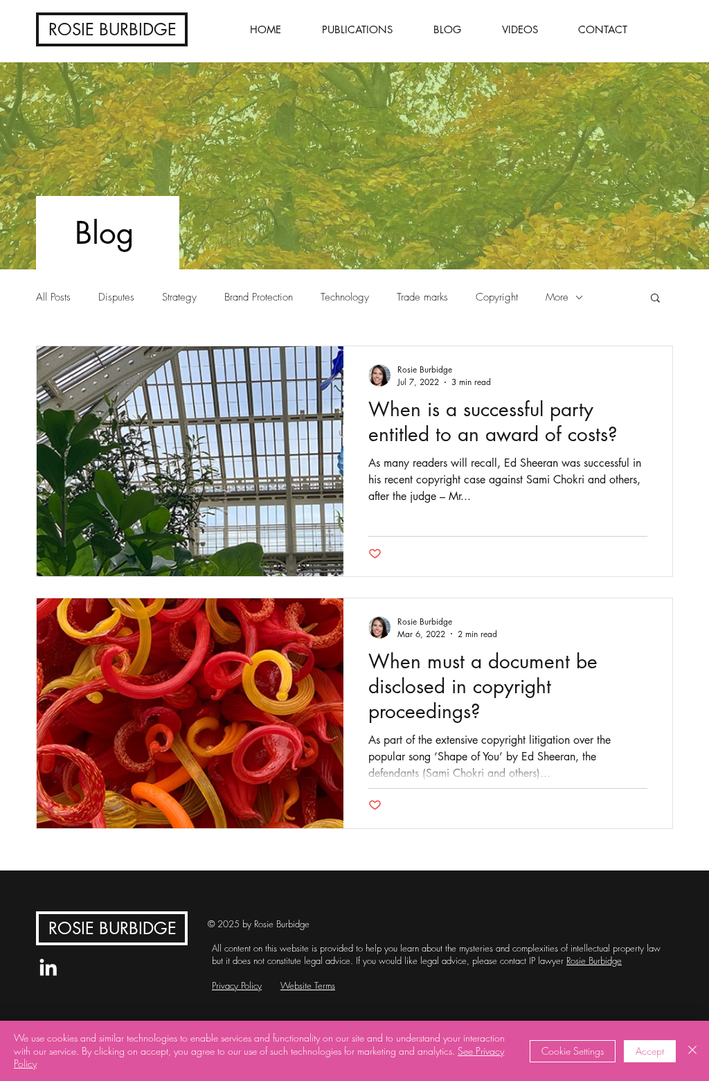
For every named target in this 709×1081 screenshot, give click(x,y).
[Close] (692, 1051)
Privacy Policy (237, 985)
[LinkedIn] (48, 967)
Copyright (497, 297)
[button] (655, 299)
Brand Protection (258, 297)
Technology (345, 297)
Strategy (179, 297)
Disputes (116, 297)
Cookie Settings (572, 1050)
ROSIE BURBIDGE (112, 29)
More (557, 297)
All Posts (53, 297)
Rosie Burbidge (594, 960)
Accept (650, 1050)
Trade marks (422, 297)
